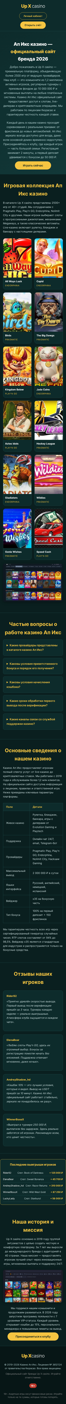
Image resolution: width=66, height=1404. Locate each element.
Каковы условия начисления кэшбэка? (28, 684)
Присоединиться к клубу (33, 1336)
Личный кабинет (33, 16)
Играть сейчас (33, 165)
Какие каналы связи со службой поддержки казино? (31, 721)
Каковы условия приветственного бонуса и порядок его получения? (32, 666)
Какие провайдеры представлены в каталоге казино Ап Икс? (32, 647)
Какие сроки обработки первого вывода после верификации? (31, 703)
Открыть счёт (33, 25)
